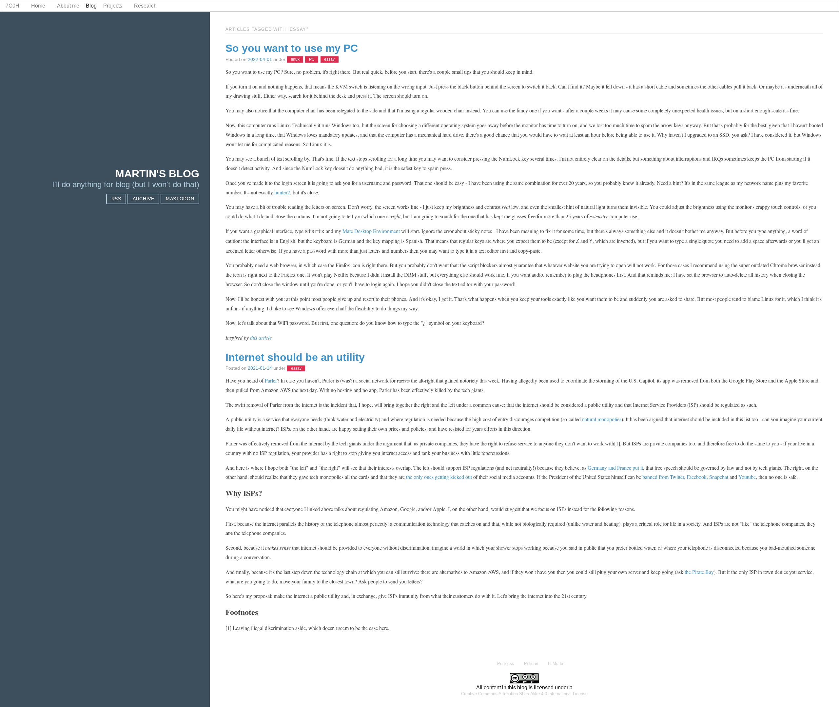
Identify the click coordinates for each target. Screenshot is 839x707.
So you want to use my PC (291, 48)
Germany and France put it (615, 467)
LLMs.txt (556, 663)
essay (329, 60)
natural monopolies (601, 419)
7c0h (12, 6)
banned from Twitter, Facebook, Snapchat (685, 476)
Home (38, 6)
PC (312, 60)
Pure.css (505, 663)
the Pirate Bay (699, 571)
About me (68, 6)
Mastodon (180, 198)
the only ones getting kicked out (439, 476)
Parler (271, 380)
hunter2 (282, 192)
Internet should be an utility (295, 357)
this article (261, 337)
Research (145, 6)
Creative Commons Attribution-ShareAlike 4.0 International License (524, 693)
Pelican (531, 663)
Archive (143, 198)
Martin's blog (157, 174)
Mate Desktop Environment (371, 230)
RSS (116, 198)
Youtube (747, 476)
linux (295, 60)
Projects (112, 6)
